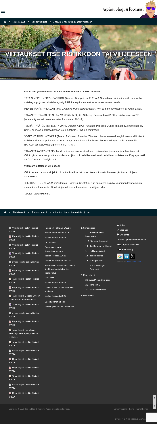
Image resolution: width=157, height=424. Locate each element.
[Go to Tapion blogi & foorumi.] (5, 22)
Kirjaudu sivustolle (130, 244)
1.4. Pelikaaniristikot (95, 251)
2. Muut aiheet (88, 275)
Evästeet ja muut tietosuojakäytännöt (131, 419)
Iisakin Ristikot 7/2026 (55, 255)
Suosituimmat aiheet (55, 302)
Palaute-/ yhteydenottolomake (131, 239)
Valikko (3, 11)
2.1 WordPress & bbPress (97, 280)
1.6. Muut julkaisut (94, 260)
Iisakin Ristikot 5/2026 (55, 296)
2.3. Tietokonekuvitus (95, 289)
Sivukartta (124, 234)
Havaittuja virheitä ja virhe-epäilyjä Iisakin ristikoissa (23, 333)
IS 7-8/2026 (50, 242)
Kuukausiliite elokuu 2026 (57, 232)
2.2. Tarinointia (92, 285)
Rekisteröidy (127, 249)
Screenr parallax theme (124, 409)
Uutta (122, 225)
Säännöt (123, 230)
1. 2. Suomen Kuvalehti (96, 241)
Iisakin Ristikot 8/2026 (55, 237)
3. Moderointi (87, 295)
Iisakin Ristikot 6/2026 (55, 282)
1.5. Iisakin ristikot (94, 255)
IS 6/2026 (49, 277)
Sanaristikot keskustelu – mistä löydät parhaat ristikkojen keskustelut (60, 269)
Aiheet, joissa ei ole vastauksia (59, 306)
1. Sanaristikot (88, 228)
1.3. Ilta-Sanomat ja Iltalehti (98, 246)
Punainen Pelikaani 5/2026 (58, 228)
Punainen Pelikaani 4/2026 (58, 260)
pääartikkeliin (41, 193)
